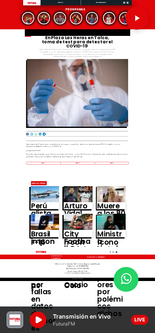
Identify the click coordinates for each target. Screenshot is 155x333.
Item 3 (112, 163)
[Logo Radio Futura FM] (32, 4)
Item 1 (43, 163)
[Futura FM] (28, 18)
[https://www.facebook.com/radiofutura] (124, 5)
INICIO (61, 2)
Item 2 (77, 163)
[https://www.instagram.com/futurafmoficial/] (127, 5)
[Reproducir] (136, 18)
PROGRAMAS (101, 2)
